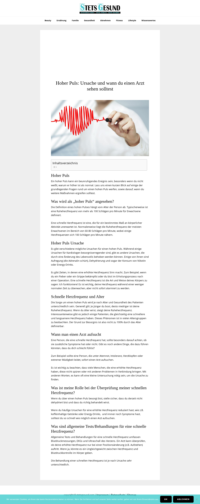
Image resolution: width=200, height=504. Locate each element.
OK (166, 499)
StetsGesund (100, 8)
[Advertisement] (100, 60)
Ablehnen (183, 499)
